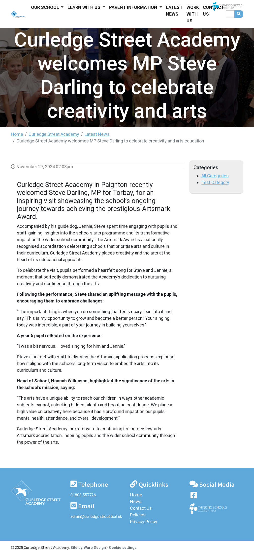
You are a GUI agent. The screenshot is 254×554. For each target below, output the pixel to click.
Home (17, 134)
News (136, 501)
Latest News (174, 11)
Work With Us (193, 14)
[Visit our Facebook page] (193, 496)
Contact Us (213, 11)
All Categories (215, 175)
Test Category (215, 182)
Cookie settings (122, 547)
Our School (45, 7)
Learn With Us (84, 7)
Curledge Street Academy (54, 134)
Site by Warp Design (88, 547)
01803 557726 (83, 495)
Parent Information (133, 7)
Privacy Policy (143, 521)
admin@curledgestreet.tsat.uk (96, 516)
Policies (138, 514)
